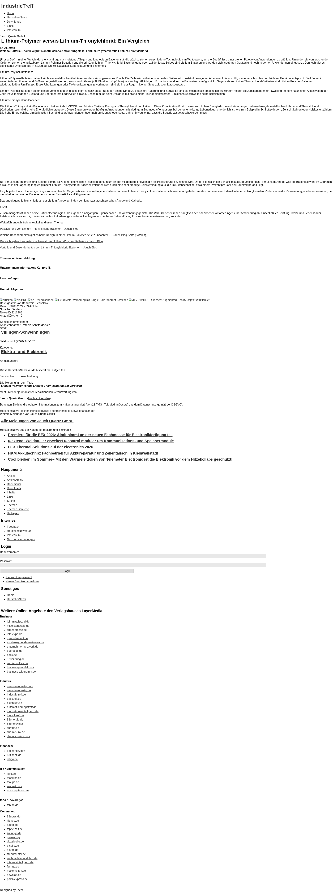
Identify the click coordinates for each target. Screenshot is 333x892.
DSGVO (176, 404)
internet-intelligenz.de (20, 862)
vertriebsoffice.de (17, 663)
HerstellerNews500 (19, 530)
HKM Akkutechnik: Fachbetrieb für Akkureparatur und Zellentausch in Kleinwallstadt (83, 453)
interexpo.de (14, 634)
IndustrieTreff (17, 6)
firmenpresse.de (17, 629)
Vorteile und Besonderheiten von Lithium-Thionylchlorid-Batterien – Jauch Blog (48, 247)
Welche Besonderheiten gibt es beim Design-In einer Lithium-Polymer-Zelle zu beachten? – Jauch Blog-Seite (67, 235)
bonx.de (12, 654)
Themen (12, 505)
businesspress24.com (20, 667)
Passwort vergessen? (19, 577)
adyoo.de (12, 849)
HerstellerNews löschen (15, 410)
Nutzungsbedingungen (21, 539)
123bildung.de (16, 659)
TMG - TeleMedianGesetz (111, 404)
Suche (11, 500)
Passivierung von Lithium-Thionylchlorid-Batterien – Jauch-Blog (39, 228)
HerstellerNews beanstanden (77, 410)
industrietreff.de (16, 694)
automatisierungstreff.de (21, 707)
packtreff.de (14, 698)
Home (10, 13)
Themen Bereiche (18, 509)
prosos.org (13, 837)
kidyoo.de (13, 820)
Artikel (11, 475)
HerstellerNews (16, 599)
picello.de (13, 845)
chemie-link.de (16, 732)
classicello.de (15, 841)
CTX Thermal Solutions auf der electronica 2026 (50, 447)
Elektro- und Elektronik (24, 351)
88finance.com (16, 750)
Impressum (13, 29)
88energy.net (15, 723)
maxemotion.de (16, 870)
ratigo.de (12, 759)
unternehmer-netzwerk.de (22, 646)
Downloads (14, 21)
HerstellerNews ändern (44, 410)
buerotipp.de (14, 650)
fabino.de (12, 805)
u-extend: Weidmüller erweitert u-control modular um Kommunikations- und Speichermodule (91, 441)
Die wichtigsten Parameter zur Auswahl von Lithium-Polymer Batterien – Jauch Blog (51, 241)
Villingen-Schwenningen (25, 332)
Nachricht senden (39, 398)
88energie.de (15, 719)
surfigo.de (13, 727)
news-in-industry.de (19, 690)
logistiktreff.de (15, 715)
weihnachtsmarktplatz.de (22, 858)
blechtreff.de (14, 702)
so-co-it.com (14, 786)
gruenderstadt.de (17, 638)
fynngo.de (13, 866)
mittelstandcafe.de (18, 625)
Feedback (13, 526)
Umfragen (13, 513)
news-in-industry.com (20, 686)
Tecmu (20, 890)
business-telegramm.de (21, 671)
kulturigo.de (14, 833)
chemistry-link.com (18, 736)
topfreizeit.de (15, 829)
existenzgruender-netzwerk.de (25, 642)
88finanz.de (14, 755)
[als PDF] (20, 299)
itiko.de (11, 773)
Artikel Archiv (15, 479)
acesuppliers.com (18, 790)
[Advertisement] (52, 148)
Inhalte (11, 492)
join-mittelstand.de (18, 621)
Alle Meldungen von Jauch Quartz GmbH (37, 421)
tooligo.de (13, 782)
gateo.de (12, 824)
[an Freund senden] (41, 299)
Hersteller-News (17, 17)
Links (10, 25)
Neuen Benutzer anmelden (22, 581)
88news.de (13, 816)
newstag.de (14, 874)
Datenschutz (148, 404)
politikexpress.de (17, 879)
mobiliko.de (14, 777)
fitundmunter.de (16, 854)
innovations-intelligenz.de (23, 711)
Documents (14, 484)
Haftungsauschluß (73, 404)
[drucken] (6, 299)
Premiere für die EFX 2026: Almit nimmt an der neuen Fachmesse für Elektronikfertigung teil (90, 435)
